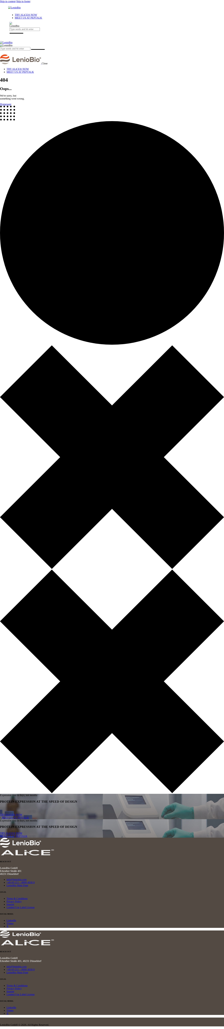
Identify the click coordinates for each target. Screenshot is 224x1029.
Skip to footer (23, 1)
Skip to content (8, 1)
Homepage (5, 104)
